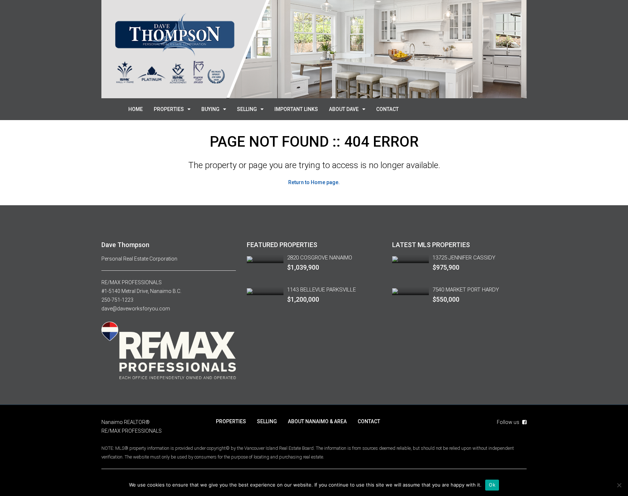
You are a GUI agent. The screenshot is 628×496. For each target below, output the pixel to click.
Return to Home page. (314, 182)
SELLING (247, 109)
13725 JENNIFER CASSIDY (463, 257)
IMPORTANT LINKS (296, 109)
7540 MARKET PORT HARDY (465, 289)
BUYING (210, 109)
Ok (492, 485)
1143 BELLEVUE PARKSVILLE (321, 289)
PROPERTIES (169, 109)
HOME (135, 109)
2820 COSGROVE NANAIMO (319, 257)
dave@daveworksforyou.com (135, 309)
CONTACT (387, 109)
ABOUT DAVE (344, 109)
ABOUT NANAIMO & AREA (317, 421)
